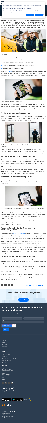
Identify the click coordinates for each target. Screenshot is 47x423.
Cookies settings (20, 14)
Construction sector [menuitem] (6, 354)
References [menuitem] (4, 346)
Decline (39, 14)
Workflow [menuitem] (4, 340)
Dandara (9, 71)
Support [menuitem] (3, 379)
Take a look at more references (35, 285)
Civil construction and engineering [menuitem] (9, 358)
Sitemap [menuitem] (4, 337)
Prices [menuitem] (3, 348)
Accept (30, 14)
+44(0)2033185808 (6, 374)
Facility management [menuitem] (6, 360)
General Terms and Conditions (8, 416)
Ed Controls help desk (19, 233)
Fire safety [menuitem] (4, 362)
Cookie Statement (6, 414)
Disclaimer (4, 417)
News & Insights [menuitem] (5, 344)
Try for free (23, 300)
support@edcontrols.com (7, 370)
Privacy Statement (6, 413)
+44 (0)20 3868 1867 (6, 369)
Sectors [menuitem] (3, 351)
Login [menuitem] (3, 377)
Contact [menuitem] (3, 342)
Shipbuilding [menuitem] (4, 356)
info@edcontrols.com (6, 375)
